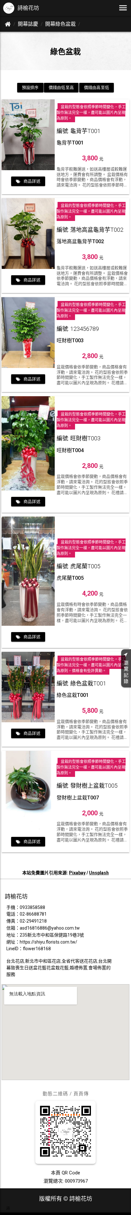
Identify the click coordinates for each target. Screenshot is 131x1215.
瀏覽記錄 (126, 672)
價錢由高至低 (96, 87)
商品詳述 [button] (32, 181)
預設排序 (30, 87)
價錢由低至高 (61, 87)
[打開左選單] (123, 8)
